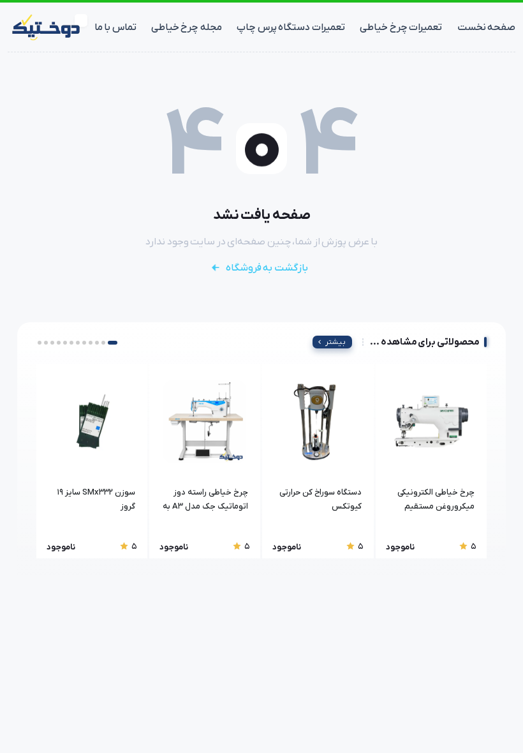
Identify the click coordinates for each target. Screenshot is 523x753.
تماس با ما (115, 27)
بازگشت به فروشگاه (267, 268)
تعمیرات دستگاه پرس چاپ (291, 27)
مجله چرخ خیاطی (186, 27)
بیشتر (335, 342)
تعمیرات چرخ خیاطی (401, 27)
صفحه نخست (486, 27)
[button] (112, 343)
